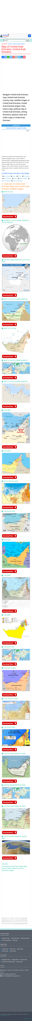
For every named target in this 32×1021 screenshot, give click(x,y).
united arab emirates (18, 44)
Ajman (14, 176)
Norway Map (19, 961)
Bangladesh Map (6, 959)
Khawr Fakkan (23, 178)
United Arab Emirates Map (8, 961)
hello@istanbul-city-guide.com (12, 976)
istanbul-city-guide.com (10, 974)
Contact (2, 965)
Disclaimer (6, 1015)
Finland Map (13, 951)
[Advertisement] (16, 16)
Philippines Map (5, 938)
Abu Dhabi (7, 176)
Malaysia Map (15, 959)
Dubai (15, 178)
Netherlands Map (25, 938)
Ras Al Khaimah (6, 181)
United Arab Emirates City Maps (15, 173)
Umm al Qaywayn (17, 181)
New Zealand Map (6, 940)
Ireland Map (12, 949)
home (9, 44)
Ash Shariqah (7, 178)
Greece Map (3, 955)
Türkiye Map (5, 949)
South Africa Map (4, 933)
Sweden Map (5, 951)
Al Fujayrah (27, 176)
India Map (15, 940)
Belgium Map (3, 944)
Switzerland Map (15, 938)
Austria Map (20, 949)
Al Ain (19, 176)
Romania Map (23, 959)
